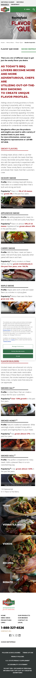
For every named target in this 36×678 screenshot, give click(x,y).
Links (3, 622)
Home (3, 42)
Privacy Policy (7, 330)
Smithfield (20, 2)
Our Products (24, 615)
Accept (18, 356)
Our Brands (23, 618)
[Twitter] (13, 635)
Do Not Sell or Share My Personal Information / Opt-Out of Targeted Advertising (17, 671)
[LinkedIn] (19, 635)
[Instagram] (16, 635)
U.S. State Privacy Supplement (18, 660)
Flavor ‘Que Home (10, 49)
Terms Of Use (28, 652)
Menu (28, 9)
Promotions (6, 620)
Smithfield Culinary (7, 2)
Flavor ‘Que (19, 42)
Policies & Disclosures (11, 652)
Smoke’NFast (15, 4)
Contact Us (23, 620)
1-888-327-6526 (12, 627)
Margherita (5, 4)
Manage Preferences (18, 346)
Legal (20, 622)
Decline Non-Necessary (18, 351)
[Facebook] (10, 635)
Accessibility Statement (18, 664)
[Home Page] (5, 9)
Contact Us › (6, 631)
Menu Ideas (10, 42)
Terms (13, 339)
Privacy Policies (17, 656)
